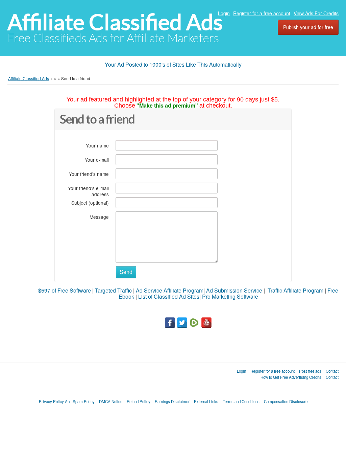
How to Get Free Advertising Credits (291, 377)
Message (99, 216)
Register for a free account (261, 13)
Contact (332, 371)
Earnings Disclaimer (172, 401)
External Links (206, 401)
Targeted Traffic (113, 290)
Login (224, 13)
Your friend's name (89, 173)
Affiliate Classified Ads (115, 22)
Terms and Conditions (241, 401)
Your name (97, 145)
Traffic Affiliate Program (295, 290)
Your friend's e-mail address (88, 191)
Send (126, 272)
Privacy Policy (51, 401)
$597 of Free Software (64, 290)
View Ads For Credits (316, 13)
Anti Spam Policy (80, 401)
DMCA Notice (110, 401)
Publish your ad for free (308, 27)
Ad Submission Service (234, 290)
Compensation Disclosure (285, 401)
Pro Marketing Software (230, 296)
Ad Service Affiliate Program (169, 290)
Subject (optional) (90, 202)
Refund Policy (138, 401)
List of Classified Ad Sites (168, 296)
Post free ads (310, 371)
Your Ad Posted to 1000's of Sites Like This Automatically (173, 64)
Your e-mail (97, 159)
